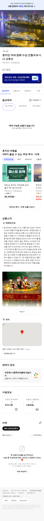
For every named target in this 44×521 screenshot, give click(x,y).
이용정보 (27, 91)
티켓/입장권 (8, 159)
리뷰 (38, 91)
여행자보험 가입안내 (8, 493)
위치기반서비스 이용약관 (19, 490)
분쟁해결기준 (31, 493)
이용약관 (5, 490)
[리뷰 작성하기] (40, 422)
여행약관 (21, 493)
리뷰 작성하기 (22, 471)
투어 (19, 159)
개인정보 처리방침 (35, 490)
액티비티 (28, 159)
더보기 (22, 311)
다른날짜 (35, 100)
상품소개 (16, 91)
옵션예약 (5, 91)
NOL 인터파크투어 (11, 428)
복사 (28, 349)
